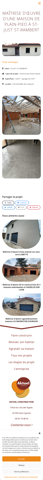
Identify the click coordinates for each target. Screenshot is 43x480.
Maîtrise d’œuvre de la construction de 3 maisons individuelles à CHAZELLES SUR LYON (21, 287)
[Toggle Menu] (39, 3)
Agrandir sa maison (21, 349)
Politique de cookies (10, 477)
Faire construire (21, 335)
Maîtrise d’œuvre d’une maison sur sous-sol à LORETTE (21, 253)
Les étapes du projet (22, 362)
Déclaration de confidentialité (28, 477)
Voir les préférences (21, 472)
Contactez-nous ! (21, 425)
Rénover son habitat (21, 342)
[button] (39, 433)
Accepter (21, 459)
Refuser (22, 465)
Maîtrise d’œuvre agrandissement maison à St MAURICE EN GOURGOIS (21, 320)
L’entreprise (21, 369)
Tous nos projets (21, 355)
